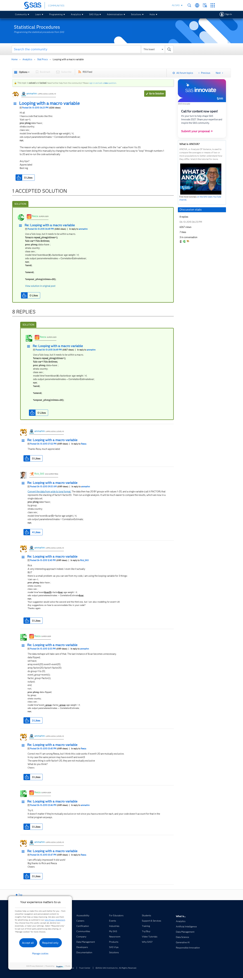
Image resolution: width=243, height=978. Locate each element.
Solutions (136, 14)
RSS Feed (87, 71)
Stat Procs (42, 59)
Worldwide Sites (197, 5)
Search (189, 5)
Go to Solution (156, 93)
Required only (50, 942)
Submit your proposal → (197, 131)
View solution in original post (40, 285)
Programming (56, 14)
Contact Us (205, 5)
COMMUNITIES (56, 5)
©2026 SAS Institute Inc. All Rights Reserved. (116, 968)
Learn (38, 14)
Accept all (28, 942)
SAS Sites (213, 5)
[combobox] (93, 49)
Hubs (152, 14)
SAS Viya (94, 14)
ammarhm (31, 93)
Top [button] (20, 894)
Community (21, 14)
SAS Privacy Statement (55, 920)
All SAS (176, 5)
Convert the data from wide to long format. (49, 491)
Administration (115, 14)
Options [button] (23, 72)
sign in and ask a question (102, 83)
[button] (15, 104)
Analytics (76, 14)
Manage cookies (40, 953)
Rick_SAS (39, 473)
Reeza (35, 216)
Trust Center (84, 968)
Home (14, 59)
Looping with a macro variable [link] (68, 59)
